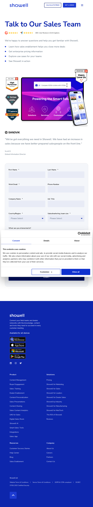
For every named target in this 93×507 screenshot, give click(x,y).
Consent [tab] (16, 241)
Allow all (75, 272)
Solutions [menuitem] (50, 375)
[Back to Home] (19, 5)
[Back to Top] (13, 495)
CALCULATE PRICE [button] (52, 5)
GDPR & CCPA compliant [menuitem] (63, 482)
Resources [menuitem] (14, 443)
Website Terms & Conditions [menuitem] (19, 482)
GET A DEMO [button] (69, 5)
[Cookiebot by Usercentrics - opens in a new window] (79, 234)
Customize (44, 272)
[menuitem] (18, 380)
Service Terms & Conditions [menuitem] (42, 482)
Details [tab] (47, 241)
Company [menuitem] (50, 443)
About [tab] (77, 241)
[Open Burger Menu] (82, 5)
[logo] (17, 315)
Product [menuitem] (13, 375)
